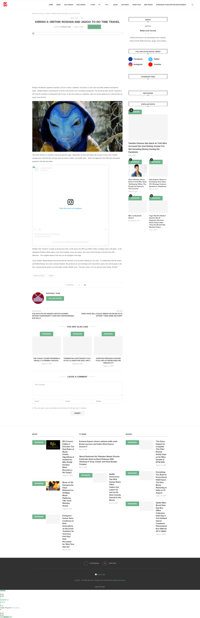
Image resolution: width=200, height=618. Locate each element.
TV (99, 5)
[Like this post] (80, 285)
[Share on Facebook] (82, 285)
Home (51, 5)
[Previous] (0, 591)
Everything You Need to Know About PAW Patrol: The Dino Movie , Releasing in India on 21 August (161, 482)
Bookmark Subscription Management (171, 5)
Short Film (136, 5)
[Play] (2, 591)
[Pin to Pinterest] (87, 285)
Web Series (148, 5)
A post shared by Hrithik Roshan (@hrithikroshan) (70, 242)
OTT (106, 5)
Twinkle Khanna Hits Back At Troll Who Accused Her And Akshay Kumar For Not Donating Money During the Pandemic (147, 147)
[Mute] (1, 606)
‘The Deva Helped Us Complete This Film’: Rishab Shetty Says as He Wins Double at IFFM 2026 (161, 451)
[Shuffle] (1, 600)
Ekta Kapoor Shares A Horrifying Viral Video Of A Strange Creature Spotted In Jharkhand (157, 183)
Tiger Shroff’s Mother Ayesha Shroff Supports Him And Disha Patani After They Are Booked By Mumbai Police (157, 221)
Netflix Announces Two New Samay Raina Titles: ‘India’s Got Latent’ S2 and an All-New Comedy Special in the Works (115, 487)
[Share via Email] (89, 285)
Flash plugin (15, 608)
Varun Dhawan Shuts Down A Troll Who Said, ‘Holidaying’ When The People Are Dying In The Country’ (137, 184)
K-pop (93, 5)
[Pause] (3, 591)
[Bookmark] (196, 4)
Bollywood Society (38, 13)
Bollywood (81, 5)
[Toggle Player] (0, 598)
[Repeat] (4, 600)
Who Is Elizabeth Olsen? (135, 217)
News (58, 5)
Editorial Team (66, 27)
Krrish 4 (51, 275)
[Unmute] (2, 606)
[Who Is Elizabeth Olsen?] (137, 206)
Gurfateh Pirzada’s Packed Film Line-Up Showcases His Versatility (108, 360)
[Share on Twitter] (85, 285)
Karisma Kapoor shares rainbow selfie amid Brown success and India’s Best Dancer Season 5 (98, 444)
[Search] (192, 4)
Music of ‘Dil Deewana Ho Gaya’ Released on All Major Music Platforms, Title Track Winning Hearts (67, 494)
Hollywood (68, 5)
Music (115, 5)
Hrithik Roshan (39, 275)
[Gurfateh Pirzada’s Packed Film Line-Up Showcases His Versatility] (108, 345)
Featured (125, 5)
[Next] (5, 591)
